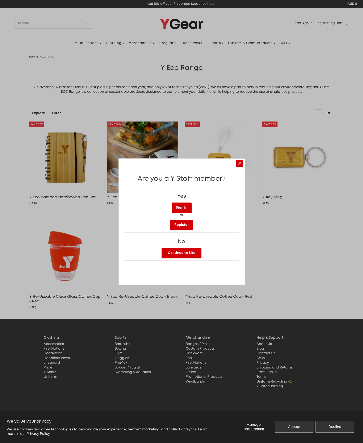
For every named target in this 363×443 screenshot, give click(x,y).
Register (181, 224)
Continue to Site (181, 253)
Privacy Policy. (39, 433)
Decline (335, 427)
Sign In (181, 207)
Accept (294, 427)
